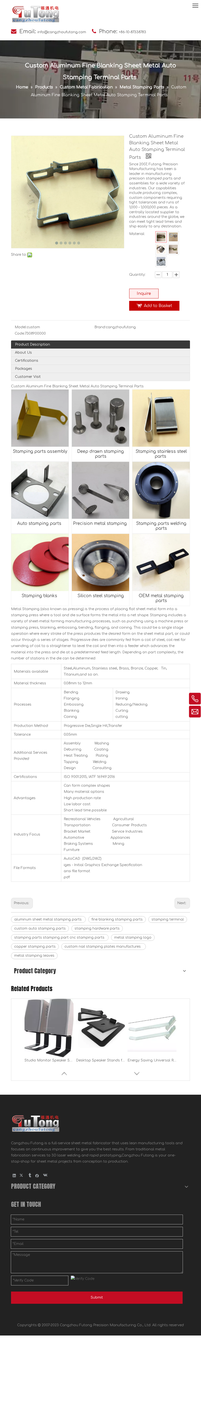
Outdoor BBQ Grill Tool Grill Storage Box (151, 1060)
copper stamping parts (35, 946)
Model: (21, 327)
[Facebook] (37, 1175)
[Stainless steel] (161, 249)
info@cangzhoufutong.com (62, 32)
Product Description (32, 344)
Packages (23, 369)
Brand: (100, 327)
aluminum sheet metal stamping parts (48, 919)
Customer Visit (28, 377)
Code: (20, 333)
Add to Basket (158, 306)
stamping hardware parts (97, 928)
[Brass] (173, 249)
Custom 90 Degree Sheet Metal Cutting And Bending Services (100, 1060)
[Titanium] (161, 261)
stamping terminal (167, 919)
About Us (23, 352)
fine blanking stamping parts (117, 919)
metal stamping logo (132, 937)
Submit (97, 1297)
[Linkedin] (14, 1175)
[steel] (161, 237)
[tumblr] (29, 1175)
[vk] (45, 1175)
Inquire (144, 293)
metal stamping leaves (34, 955)
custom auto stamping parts (40, 928)
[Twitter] (22, 1175)
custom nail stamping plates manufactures (103, 946)
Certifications (26, 360)
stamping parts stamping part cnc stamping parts (59, 937)
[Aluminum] (173, 237)
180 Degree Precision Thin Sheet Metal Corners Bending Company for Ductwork (49, 1060)
